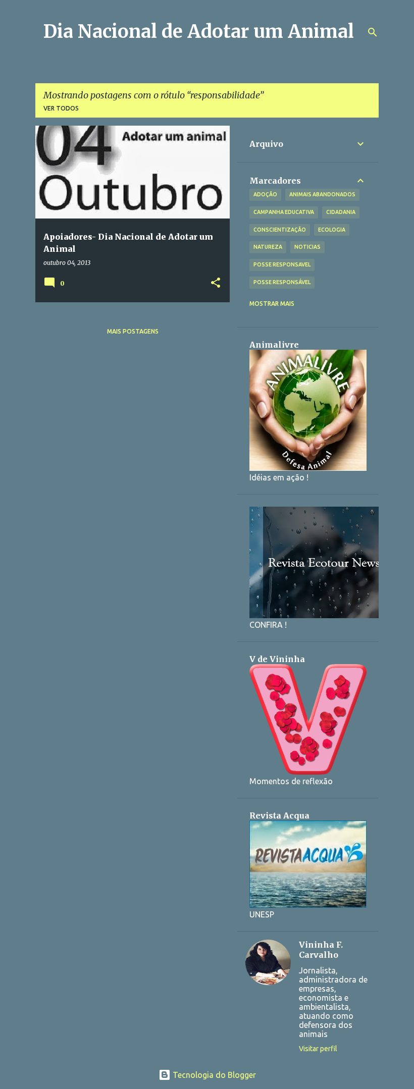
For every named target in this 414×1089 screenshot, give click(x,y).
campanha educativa (283, 212)
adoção (265, 194)
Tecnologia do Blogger (213, 1074)
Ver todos (61, 108)
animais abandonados (322, 194)
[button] (216, 283)
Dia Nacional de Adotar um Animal (198, 31)
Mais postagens (133, 331)
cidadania (340, 212)
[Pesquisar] (373, 32)
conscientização (279, 230)
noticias (307, 247)
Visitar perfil (318, 1049)
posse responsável (281, 282)
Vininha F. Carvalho (321, 950)
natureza (267, 247)
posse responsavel (281, 264)
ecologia (331, 230)
